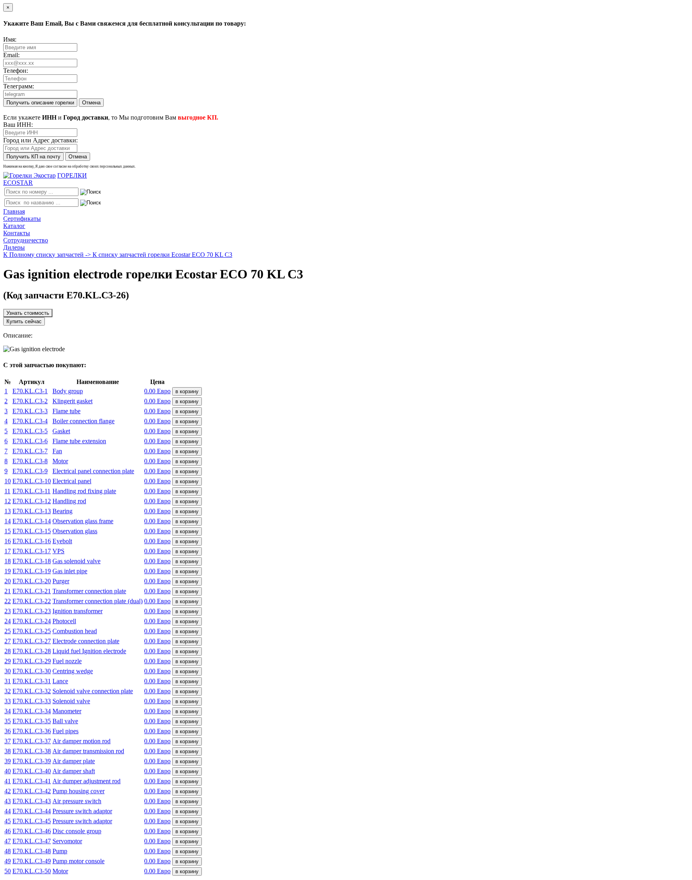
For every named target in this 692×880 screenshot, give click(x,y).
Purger (60, 581)
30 (7, 671)
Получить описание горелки (40, 103)
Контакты (16, 233)
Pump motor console (78, 861)
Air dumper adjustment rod (86, 781)
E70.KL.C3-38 (31, 751)
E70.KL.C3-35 (31, 721)
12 (7, 501)
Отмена (91, 103)
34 (7, 711)
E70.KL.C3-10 (31, 481)
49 (7, 861)
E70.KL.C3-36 (31, 731)
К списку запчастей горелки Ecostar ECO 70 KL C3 (162, 254)
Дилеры (14, 247)
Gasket (61, 431)
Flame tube (66, 411)
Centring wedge (72, 671)
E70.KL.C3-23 (31, 611)
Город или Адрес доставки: (40, 140)
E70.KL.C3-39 (31, 761)
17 (7, 551)
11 (7, 491)
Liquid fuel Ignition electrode (89, 651)
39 (7, 761)
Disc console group (76, 831)
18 (7, 561)
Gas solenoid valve (76, 561)
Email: (11, 55)
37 (7, 741)
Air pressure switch (76, 801)
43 (7, 801)
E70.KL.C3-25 (31, 631)
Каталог (14, 225)
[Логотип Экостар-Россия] (29, 175)
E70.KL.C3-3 (30, 411)
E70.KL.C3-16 (31, 541)
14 (7, 521)
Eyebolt (62, 541)
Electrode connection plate (85, 641)
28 (7, 651)
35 (7, 721)
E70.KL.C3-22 (31, 601)
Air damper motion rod (81, 741)
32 (7, 691)
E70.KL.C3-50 (31, 871)
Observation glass (74, 531)
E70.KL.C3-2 (30, 401)
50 (7, 871)
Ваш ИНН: (18, 124)
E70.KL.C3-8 (30, 461)
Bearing (62, 511)
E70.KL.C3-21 (31, 591)
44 (7, 811)
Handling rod (69, 501)
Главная (14, 211)
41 (7, 781)
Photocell (64, 621)
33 (7, 701)
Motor (60, 461)
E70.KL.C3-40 (31, 771)
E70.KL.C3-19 (31, 571)
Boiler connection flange (83, 421)
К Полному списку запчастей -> (48, 254)
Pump (59, 851)
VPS (58, 551)
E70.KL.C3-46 (31, 831)
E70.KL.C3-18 (31, 561)
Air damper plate (73, 761)
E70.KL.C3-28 (31, 651)
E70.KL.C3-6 (30, 441)
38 (7, 751)
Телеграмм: (18, 86)
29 (7, 661)
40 (7, 771)
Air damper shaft (73, 771)
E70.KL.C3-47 (31, 841)
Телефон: (15, 70)
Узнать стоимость (27, 313)
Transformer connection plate (89, 591)
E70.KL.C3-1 (30, 391)
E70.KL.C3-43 (31, 801)
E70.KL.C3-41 (31, 781)
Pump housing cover (78, 791)
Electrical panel (71, 481)
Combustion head (74, 631)
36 (7, 731)
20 (7, 581)
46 (7, 831)
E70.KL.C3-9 (30, 471)
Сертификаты (22, 218)
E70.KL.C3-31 (31, 681)
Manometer (66, 711)
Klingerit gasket (72, 401)
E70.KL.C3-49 (31, 861)
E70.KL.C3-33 (31, 701)
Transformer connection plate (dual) (97, 601)
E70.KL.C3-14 (31, 521)
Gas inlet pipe (69, 571)
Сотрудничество (25, 240)
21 (7, 591)
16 (7, 541)
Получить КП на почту (33, 157)
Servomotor (67, 841)
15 (7, 531)
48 (7, 851)
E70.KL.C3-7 (30, 451)
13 (7, 511)
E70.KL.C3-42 (31, 791)
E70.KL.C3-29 (31, 661)
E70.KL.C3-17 (31, 551)
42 (7, 791)
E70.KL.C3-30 (31, 671)
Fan (57, 451)
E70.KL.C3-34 (31, 711)
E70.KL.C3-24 (31, 621)
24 (7, 621)
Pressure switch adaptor (82, 811)
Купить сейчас (24, 321)
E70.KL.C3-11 (31, 491)
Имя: (9, 39)
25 (7, 631)
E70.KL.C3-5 (30, 431)
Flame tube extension (79, 441)
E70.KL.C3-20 (31, 581)
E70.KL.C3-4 (30, 421)
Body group (67, 391)
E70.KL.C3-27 (31, 641)
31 (7, 681)
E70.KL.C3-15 (31, 531)
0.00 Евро (157, 391)
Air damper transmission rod (88, 751)
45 (7, 821)
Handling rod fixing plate (84, 491)
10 (7, 481)
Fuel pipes (65, 731)
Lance (60, 681)
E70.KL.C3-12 (31, 501)
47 (7, 841)
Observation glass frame (82, 521)
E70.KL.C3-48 (31, 851)
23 (7, 611)
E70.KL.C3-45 (31, 821)
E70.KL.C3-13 (31, 511)
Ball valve (65, 721)
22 (7, 601)
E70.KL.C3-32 (31, 691)
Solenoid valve (71, 701)
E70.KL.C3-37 (31, 741)
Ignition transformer (77, 611)
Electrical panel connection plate (93, 471)
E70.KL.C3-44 (31, 811)
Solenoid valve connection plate (92, 691)
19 (7, 571)
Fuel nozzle (67, 661)
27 (7, 641)
